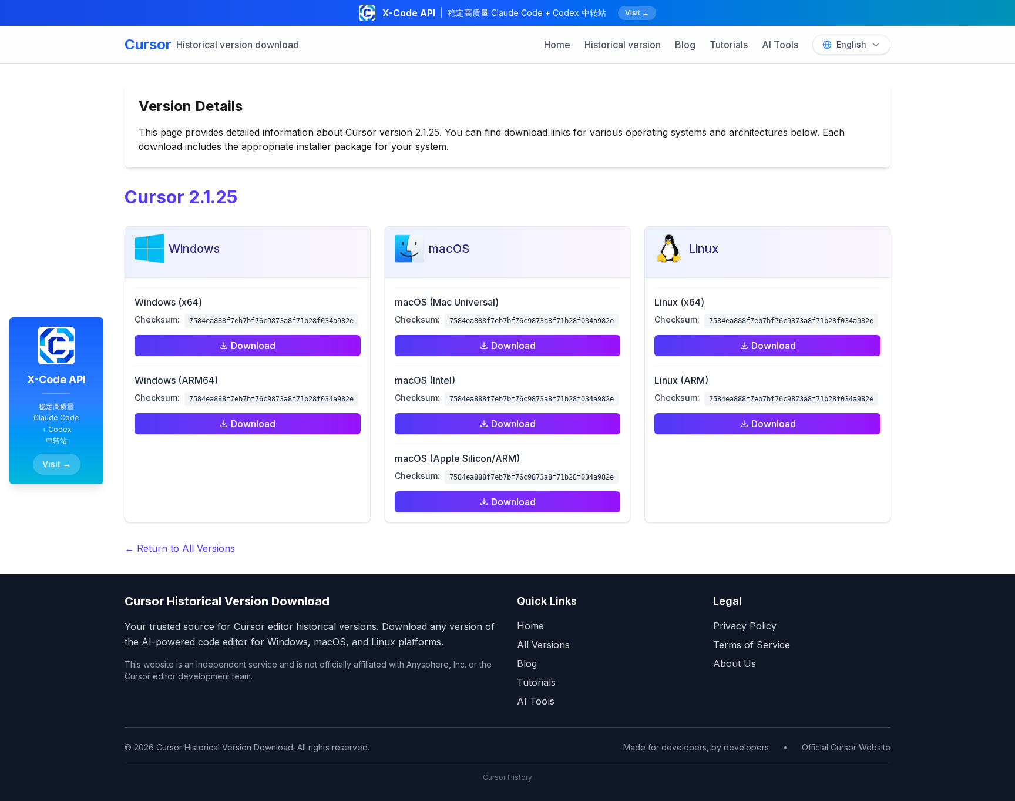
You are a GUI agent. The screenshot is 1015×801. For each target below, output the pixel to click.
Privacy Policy (745, 626)
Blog (685, 45)
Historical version (622, 45)
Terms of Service (751, 645)
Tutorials (729, 45)
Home (557, 45)
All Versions (543, 645)
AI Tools (780, 45)
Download (253, 345)
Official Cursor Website (846, 747)
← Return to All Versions (180, 548)
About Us (734, 663)
